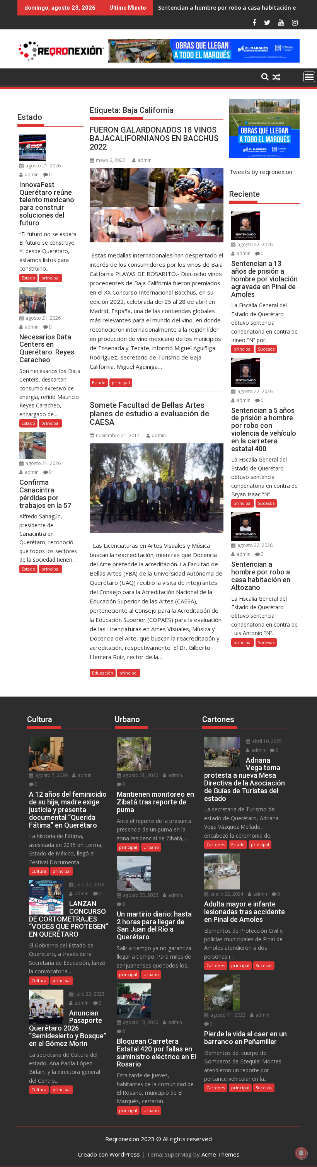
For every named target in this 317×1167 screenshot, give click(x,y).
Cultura (38, 871)
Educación (102, 673)
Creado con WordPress (109, 1154)
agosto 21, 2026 (42, 165)
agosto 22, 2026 (254, 244)
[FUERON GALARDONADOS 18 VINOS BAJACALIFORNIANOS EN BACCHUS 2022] (156, 205)
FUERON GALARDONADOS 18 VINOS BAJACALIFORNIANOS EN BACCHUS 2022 (154, 138)
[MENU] (309, 77)
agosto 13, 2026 (140, 1022)
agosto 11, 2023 (227, 1015)
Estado (99, 382)
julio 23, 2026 (89, 994)
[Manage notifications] (301, 1153)
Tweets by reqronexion (260, 171)
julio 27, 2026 (89, 884)
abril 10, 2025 (266, 741)
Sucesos (266, 349)
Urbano (151, 847)
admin (145, 160)
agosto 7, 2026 (51, 775)
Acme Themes (220, 1154)
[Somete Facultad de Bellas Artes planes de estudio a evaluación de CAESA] (156, 488)
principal (121, 382)
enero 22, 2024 (226, 894)
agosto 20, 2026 (140, 895)
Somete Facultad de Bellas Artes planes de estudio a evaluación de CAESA (149, 413)
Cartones (215, 844)
